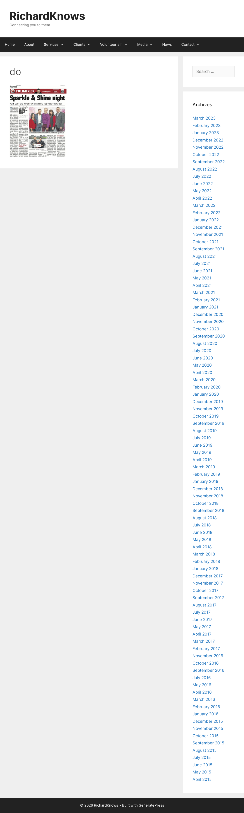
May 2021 (202, 278)
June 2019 (203, 445)
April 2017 (202, 634)
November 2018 (208, 496)
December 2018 (208, 488)
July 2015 (202, 757)
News (167, 44)
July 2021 (202, 263)
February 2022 (206, 212)
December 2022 (208, 140)
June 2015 (202, 765)
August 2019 (205, 430)
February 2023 (207, 125)
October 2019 (206, 416)
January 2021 (205, 307)
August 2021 (205, 256)
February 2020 (207, 387)
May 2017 (202, 626)
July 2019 (202, 437)
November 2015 (208, 728)
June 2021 (202, 270)
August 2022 (205, 169)
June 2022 (203, 183)
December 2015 (208, 721)
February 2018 (206, 561)
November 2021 (208, 234)
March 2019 (204, 467)
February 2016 (206, 706)
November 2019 (208, 408)
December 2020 (208, 314)
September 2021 (208, 249)
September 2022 (209, 161)
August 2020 (205, 343)
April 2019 (202, 459)
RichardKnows (47, 15)
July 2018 (202, 525)
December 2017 (208, 576)
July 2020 (202, 350)
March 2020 (204, 379)
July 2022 (202, 176)
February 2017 (206, 648)
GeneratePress (151, 805)
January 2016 (206, 714)
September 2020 (209, 336)
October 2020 (206, 329)
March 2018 (204, 554)
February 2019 (206, 474)
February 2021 (206, 300)
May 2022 (202, 190)
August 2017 (205, 605)
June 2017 (202, 619)
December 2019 (208, 401)
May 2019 (202, 452)
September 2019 (208, 423)
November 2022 (208, 147)
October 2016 (206, 663)
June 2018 (202, 532)
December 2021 (208, 227)
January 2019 (206, 481)
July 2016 (202, 677)
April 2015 (202, 779)
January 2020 (206, 394)
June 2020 (203, 358)
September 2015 (208, 743)
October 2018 (206, 503)
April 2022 (202, 198)
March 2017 (204, 641)
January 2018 (205, 568)
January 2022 (206, 219)
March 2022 (204, 205)
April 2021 (202, 285)
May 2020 (202, 365)
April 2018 (202, 547)
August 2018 (205, 517)
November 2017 (208, 583)
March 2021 (204, 292)
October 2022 (206, 154)
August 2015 (205, 750)
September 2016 (208, 670)
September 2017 (208, 597)
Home (10, 44)
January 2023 (206, 132)
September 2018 (208, 510)
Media (142, 44)
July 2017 (202, 612)
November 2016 (208, 655)
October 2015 (206, 735)
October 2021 (206, 241)
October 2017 (206, 590)
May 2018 (202, 539)
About (29, 44)
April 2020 (202, 372)
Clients (79, 44)
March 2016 (204, 699)
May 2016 (202, 684)
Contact (187, 44)
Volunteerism (111, 44)
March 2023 (204, 118)
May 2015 (202, 772)
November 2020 (208, 321)
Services (51, 44)
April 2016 (202, 692)
